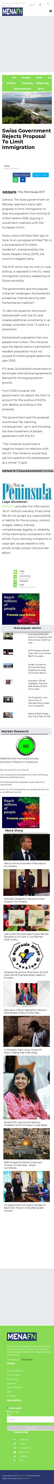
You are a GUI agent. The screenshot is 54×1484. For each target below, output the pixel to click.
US (10, 77)
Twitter (22, 1443)
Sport (39, 88)
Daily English (15, 1408)
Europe (25, 77)
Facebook (24, 1439)
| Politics (10, 83)
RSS (21, 1460)
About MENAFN (15, 1387)
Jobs (9, 1391)
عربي (32, 4)
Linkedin (23, 1456)
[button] (40, 4)
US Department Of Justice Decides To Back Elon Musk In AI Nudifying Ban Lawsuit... (25, 1208)
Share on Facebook (21, 175)
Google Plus (25, 1448)
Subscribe (30, 1427)
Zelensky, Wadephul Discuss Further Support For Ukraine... (24, 900)
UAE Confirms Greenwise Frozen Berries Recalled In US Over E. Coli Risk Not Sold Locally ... (26, 937)
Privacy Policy (13, 1375)
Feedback (11, 1396)
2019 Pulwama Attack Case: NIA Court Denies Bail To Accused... (39, 653)
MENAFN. (22, 1476)
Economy (27, 83)
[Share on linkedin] (23, 179)
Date (7, 166)
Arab (39, 77)
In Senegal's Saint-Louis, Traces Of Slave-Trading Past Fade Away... (22, 1051)
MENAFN (9, 192)
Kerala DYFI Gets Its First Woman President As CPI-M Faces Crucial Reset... (26, 1123)
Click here (27, 1359)
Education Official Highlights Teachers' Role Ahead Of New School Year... (25, 1011)
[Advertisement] (27, 44)
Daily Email (24, 1452)
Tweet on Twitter (40, 175)
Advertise (11, 1383)
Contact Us (12, 1379)
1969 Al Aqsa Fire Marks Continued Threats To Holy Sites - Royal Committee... (23, 1165)
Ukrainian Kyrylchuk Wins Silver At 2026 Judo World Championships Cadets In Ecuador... (26, 975)
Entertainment (18, 88)
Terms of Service (15, 1371)
